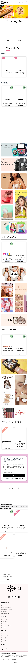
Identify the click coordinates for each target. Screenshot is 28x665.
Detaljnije (14, 659)
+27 (11, 253)
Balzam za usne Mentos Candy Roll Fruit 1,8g (20, 352)
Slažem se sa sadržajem (14, 478)
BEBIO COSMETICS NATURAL (6, 442)
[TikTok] (16, 597)
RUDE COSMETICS (8, 255)
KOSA (7, 40)
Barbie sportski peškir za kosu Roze (20, 444)
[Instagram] (12, 597)
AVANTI (7, 70)
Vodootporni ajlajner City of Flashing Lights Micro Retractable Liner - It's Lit (8, 260)
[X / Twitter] (19, 597)
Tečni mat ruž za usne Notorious (8, 351)
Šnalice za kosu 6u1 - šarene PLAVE (20, 73)
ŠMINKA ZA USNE (10, 329)
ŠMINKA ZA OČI (9, 236)
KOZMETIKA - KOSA (11, 422)
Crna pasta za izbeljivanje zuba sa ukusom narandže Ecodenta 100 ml (7, 103)
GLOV (20, 441)
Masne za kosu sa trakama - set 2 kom (7, 73)
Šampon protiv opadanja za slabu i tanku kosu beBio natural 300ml (7, 446)
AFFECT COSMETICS (6, 550)
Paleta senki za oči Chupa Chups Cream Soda (20, 259)
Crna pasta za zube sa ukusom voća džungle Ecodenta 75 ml (21, 529)
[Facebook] (9, 597)
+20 (11, 346)
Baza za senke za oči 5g (6, 552)
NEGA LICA (21, 40)
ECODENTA (7, 99)
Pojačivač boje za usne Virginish (7, 577)
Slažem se (14, 662)
